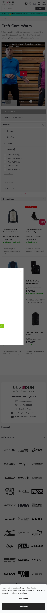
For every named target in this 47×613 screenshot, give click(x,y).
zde (25, 593)
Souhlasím (23, 606)
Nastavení (23, 598)
